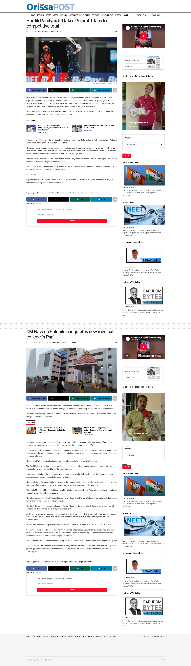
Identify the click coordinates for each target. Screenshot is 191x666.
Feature (95, 15)
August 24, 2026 (128, 227)
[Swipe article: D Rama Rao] (143, 417)
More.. (126, 15)
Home (33, 15)
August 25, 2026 (128, 187)
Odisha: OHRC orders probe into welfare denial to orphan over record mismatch (98, 430)
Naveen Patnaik (47, 562)
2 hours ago (43, 432)
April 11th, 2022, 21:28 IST (61, 343)
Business (86, 15)
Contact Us (107, 636)
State (48, 15)
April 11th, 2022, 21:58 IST (46, 32)
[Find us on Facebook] (160, 660)
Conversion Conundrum (132, 242)
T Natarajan (95, 193)
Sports (118, 15)
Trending (40, 15)
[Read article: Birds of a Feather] (144, 175)
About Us (91, 636)
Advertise (99, 636)
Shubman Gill (66, 193)
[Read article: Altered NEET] (144, 215)
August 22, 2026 (128, 307)
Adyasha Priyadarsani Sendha (143, 122)
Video (139, 15)
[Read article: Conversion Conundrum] (144, 255)
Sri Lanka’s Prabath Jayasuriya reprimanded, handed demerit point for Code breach (53, 128)
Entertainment (107, 15)
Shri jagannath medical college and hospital (76, 562)
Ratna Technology (158, 636)
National (64, 15)
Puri (56, 562)
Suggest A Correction (33, 203)
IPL (58, 193)
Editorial (70, 636)
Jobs (114, 636)
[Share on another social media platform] (115, 90)
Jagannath (35, 562)
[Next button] (163, 106)
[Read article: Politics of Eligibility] (144, 295)
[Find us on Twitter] (164, 660)
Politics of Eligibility (131, 282)
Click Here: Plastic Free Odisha (137, 76)
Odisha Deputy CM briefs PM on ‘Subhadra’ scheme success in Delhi (51, 429)
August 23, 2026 (128, 267)
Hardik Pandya (49, 193)
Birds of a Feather (130, 162)
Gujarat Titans (37, 193)
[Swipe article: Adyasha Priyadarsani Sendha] (143, 106)
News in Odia (155, 15)
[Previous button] (124, 106)
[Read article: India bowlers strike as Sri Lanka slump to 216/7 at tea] (77, 128)
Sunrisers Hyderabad (80, 193)
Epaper (146, 15)
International (75, 15)
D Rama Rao (134, 433)
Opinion (77, 636)
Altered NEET (128, 202)
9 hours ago (43, 132)
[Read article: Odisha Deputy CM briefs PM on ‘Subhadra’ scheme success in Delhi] (31, 430)
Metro (55, 15)
